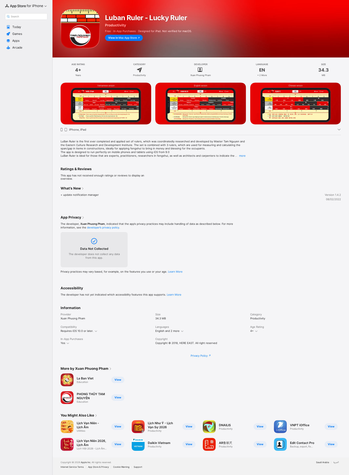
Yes (63, 343)
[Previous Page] (56, 103)
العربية (336, 462)
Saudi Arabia (322, 462)
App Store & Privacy (98, 467)
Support (138, 467)
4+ (252, 330)
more (242, 155)
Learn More (175, 271)
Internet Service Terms (72, 467)
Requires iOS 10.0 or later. (77, 330)
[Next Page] (345, 103)
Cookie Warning (121, 467)
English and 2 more (167, 330)
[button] (26, 27)
